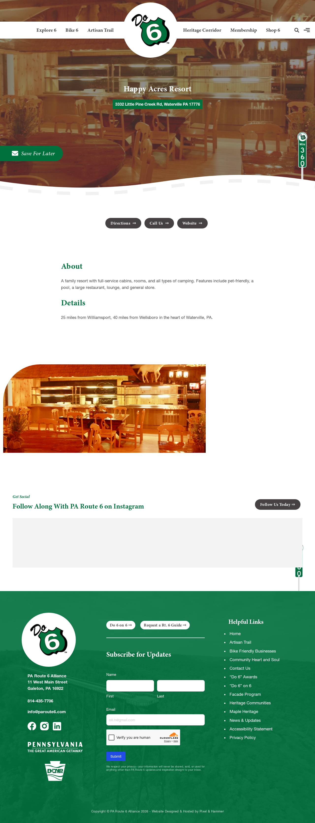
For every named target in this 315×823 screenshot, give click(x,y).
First (110, 696)
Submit (115, 756)
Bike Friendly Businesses (253, 651)
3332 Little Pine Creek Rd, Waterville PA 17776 (157, 104)
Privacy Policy (243, 737)
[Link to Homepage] (148, 30)
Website (190, 223)
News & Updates (245, 720)
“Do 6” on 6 (240, 685)
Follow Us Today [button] (275, 504)
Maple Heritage (244, 711)
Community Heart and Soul (255, 659)
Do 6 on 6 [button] (118, 625)
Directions (120, 223)
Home (235, 633)
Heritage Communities (250, 702)
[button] (296, 30)
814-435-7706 (40, 700)
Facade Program (245, 694)
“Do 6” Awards (243, 676)
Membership (243, 30)
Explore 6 (46, 30)
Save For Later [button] (38, 153)
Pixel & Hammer (212, 811)
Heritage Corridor (202, 30)
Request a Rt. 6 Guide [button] (163, 625)
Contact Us (240, 668)
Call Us (157, 223)
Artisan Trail (100, 30)
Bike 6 (71, 30)
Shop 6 (273, 30)
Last (160, 696)
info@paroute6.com (47, 711)
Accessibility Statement (251, 728)
